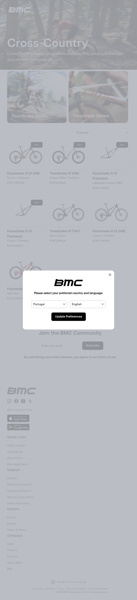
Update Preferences (68, 316)
